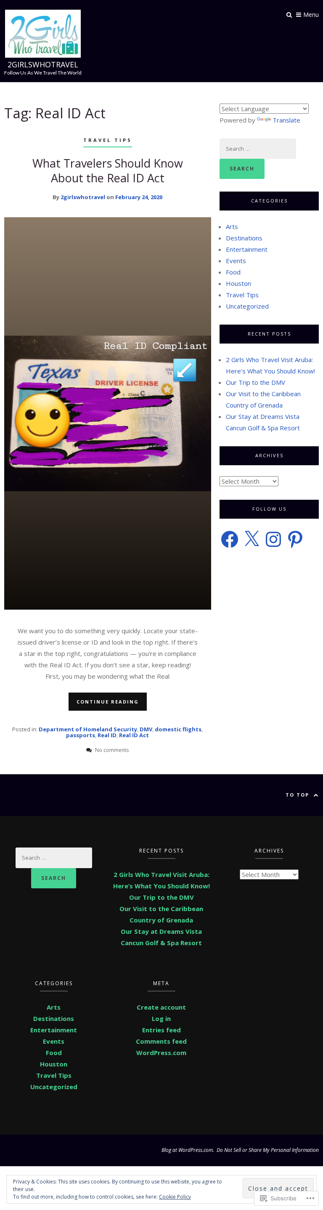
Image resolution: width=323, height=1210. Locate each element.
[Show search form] (289, 14)
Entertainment (246, 249)
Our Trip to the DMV (255, 382)
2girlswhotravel (43, 64)
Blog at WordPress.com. (188, 1150)
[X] (251, 539)
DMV (146, 729)
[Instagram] (273, 539)
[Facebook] (230, 539)
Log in (161, 1018)
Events (236, 260)
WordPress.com (161, 1052)
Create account (161, 1007)
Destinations (244, 238)
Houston (238, 283)
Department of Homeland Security (88, 729)
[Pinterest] (295, 539)
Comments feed (161, 1041)
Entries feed (161, 1030)
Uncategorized (247, 306)
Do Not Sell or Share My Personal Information (268, 1150)
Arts (232, 226)
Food (233, 272)
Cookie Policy (175, 1196)
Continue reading (108, 701)
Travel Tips (107, 140)
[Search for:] (258, 148)
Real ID (107, 735)
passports (80, 735)
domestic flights (178, 729)
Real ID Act (134, 735)
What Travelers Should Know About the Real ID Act (107, 170)
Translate (286, 120)
